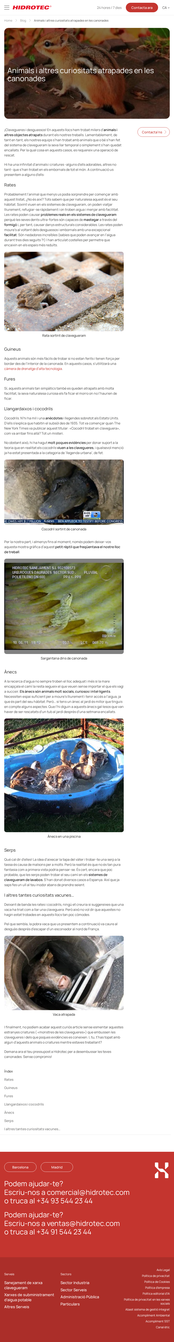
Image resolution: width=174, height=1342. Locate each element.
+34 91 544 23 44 (63, 1232)
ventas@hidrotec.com (83, 1223)
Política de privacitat (156, 1276)
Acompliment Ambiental (153, 1315)
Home (8, 20)
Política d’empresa (157, 1288)
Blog (23, 20)
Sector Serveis (73, 1289)
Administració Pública (79, 1296)
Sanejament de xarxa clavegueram (23, 1285)
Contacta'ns (152, 132)
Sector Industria (74, 1282)
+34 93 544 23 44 (64, 1201)
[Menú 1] (6, 8)
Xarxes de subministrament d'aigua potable (29, 1297)
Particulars (70, 1303)
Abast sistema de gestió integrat (147, 1310)
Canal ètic (163, 1327)
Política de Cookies (157, 1282)
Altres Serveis (16, 1306)
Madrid (57, 1167)
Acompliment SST (158, 1321)
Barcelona (20, 1167)
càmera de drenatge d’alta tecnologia (33, 368)
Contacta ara (142, 7)
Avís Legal (163, 1270)
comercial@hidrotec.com (88, 1192)
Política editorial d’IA (156, 1293)
